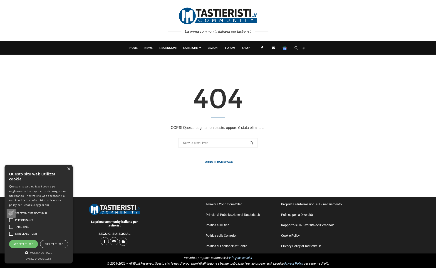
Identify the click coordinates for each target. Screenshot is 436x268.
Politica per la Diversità (297, 214)
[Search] (296, 47)
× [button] (68, 169)
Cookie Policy (290, 235)
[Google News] (284, 47)
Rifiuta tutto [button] (54, 244)
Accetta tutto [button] (23, 244)
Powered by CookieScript (38, 258)
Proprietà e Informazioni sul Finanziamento (311, 204)
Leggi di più (41, 205)
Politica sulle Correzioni (222, 235)
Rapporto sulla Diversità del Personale (307, 225)
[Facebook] (262, 47)
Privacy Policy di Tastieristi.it (301, 246)
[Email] (273, 47)
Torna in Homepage (218, 161)
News (148, 47)
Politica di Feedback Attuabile (226, 246)
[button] (11, 213)
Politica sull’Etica (217, 225)
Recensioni (167, 47)
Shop (246, 47)
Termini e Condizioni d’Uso (224, 204)
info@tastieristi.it (240, 258)
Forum (230, 47)
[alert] (39, 214)
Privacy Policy (293, 263)
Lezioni (213, 47)
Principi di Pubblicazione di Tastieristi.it (233, 214)
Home (133, 47)
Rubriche (190, 47)
